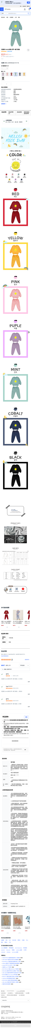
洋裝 (6, 940)
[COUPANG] (5, 1007)
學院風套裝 (11, 947)
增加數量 (2, 84)
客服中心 (28, 6)
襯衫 (2, 942)
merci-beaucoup (18, 947)
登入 (21, 6)
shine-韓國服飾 (4, 947)
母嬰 (7, 17)
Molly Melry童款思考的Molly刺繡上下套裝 (10, 970)
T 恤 (10, 942)
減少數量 (10, 84)
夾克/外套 (14, 940)
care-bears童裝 (15, 952)
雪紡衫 (6, 942)
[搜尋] (28, 13)
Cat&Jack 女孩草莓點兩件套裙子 (8, 978)
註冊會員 (24, 6)
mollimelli (3, 952)
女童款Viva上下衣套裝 (6, 967)
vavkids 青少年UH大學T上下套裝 (9, 965)
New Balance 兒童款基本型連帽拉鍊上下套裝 (11, 961)
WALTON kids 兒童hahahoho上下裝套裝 (10, 969)
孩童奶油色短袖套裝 (6, 984)
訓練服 (2, 940)
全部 (2, 13)
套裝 (19, 17)
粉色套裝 (25, 947)
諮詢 (26, 717)
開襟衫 (19, 940)
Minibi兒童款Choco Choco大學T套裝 (9, 974)
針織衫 (23, 940)
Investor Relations (10, 990)
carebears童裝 (19, 950)
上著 (16, 17)
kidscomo (8, 950)
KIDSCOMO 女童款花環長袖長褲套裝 (9, 980)
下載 (28, 2)
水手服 (25, 950)
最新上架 (8, 665)
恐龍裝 (13, 950)
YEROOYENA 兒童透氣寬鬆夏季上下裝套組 (11, 957)
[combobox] (24, 665)
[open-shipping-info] (15, 63)
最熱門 (3, 665)
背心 (27, 940)
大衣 (10, 940)
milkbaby (8, 952)
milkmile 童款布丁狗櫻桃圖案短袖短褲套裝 (10, 963)
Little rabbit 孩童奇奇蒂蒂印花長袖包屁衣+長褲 (11, 972)
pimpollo (3, 950)
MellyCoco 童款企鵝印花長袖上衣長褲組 (10, 976)
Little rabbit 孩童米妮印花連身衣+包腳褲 (10, 982)
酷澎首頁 (3, 17)
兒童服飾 (11, 17)
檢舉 (25, 749)
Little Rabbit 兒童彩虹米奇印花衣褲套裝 (10, 959)
